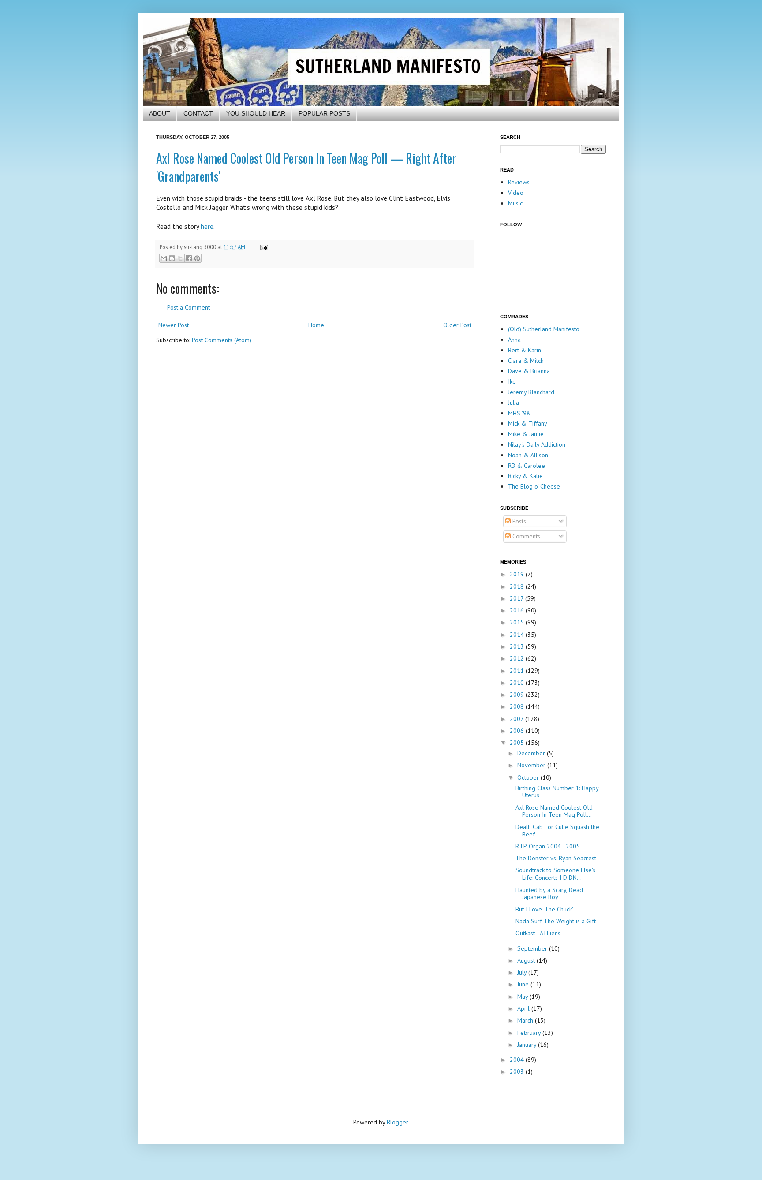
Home (316, 325)
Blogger (397, 1122)
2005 (518, 743)
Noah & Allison (528, 455)
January (527, 1045)
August (527, 960)
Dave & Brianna (529, 371)
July (522, 972)
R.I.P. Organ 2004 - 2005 (547, 846)
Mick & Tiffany (527, 423)
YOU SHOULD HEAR (255, 113)
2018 (518, 586)
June (523, 984)
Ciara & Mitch (526, 361)
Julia (513, 403)
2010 (518, 683)
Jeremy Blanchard (531, 392)
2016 (518, 610)
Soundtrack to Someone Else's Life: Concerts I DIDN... (555, 873)
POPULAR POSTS (324, 113)
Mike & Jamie (526, 434)
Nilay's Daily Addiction (536, 444)
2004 (518, 1060)
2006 (518, 731)
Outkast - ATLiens (537, 933)
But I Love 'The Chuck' (544, 909)
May (523, 997)
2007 (517, 719)
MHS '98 (519, 413)
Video (515, 193)
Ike (512, 381)
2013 (518, 646)
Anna (514, 340)
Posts (518, 521)
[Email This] (163, 258)
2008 (518, 706)
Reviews (519, 182)
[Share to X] (180, 258)
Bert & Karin (524, 350)
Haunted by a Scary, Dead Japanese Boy (549, 893)
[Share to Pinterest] (197, 258)
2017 (517, 598)
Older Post (457, 325)
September (533, 948)
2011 (518, 671)
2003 (518, 1071)
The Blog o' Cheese (534, 486)
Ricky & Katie (525, 476)
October (529, 777)
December (532, 753)
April (524, 1008)
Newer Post (173, 325)
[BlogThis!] (172, 258)
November (532, 765)
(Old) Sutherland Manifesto (543, 329)
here (207, 226)
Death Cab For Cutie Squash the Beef (557, 830)
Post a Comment (188, 307)
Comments (525, 536)
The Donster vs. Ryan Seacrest (555, 858)
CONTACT (198, 113)
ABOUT (159, 113)
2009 (518, 694)
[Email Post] (263, 246)
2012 (518, 658)
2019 (518, 574)
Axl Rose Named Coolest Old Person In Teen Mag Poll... (554, 811)
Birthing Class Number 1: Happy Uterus (556, 791)
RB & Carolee (526, 466)
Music (515, 203)
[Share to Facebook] (188, 258)
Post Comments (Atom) (221, 340)
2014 (518, 635)
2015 (518, 622)
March (526, 1020)
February (529, 1033)
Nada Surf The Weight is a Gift (555, 921)
